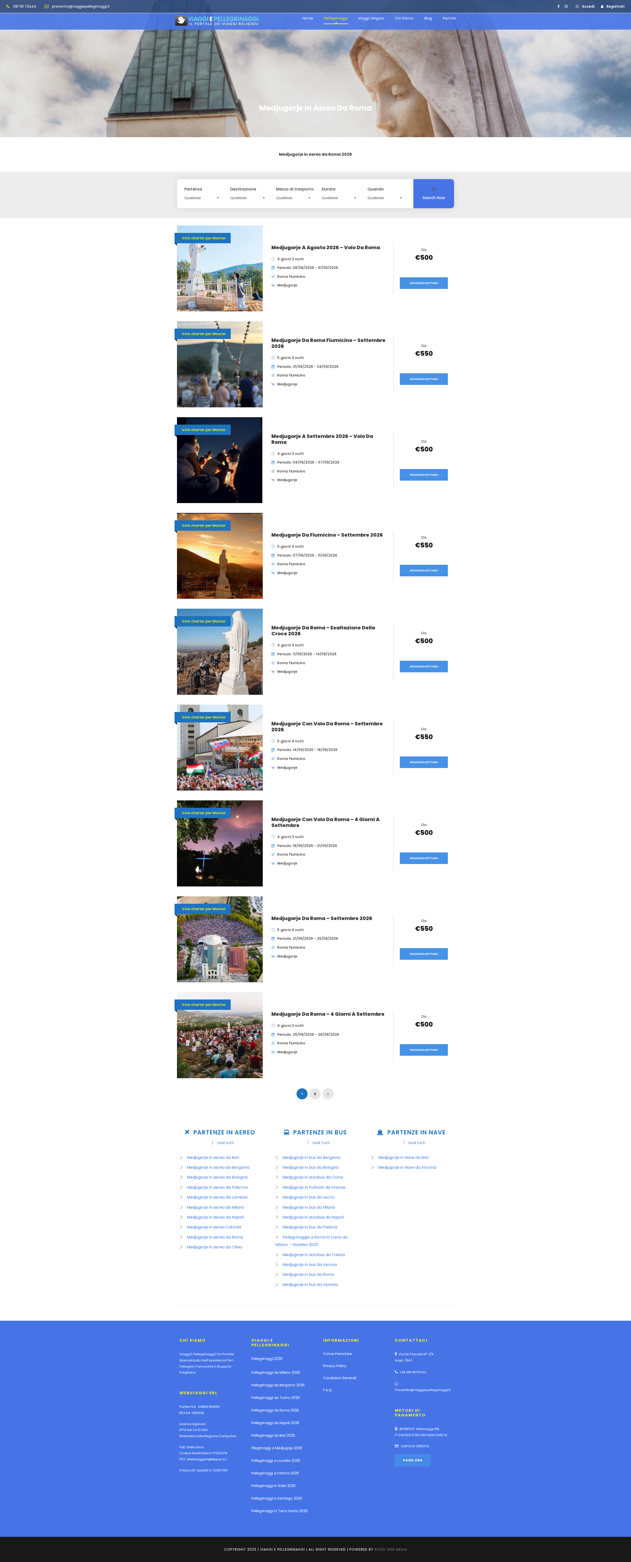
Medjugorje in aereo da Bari (213, 1157)
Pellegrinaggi (336, 18)
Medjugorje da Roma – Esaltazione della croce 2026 (323, 630)
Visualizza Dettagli (424, 283)
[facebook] (559, 6)
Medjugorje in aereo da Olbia (214, 1247)
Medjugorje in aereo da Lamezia (217, 1197)
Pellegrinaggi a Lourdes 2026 (275, 1460)
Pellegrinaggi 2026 (266, 1358)
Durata (328, 189)
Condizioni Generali (339, 1377)
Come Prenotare (337, 1353)
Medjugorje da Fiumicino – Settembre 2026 (327, 534)
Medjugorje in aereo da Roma (215, 1237)
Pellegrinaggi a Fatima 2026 (275, 1473)
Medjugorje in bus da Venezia (310, 1284)
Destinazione (243, 189)
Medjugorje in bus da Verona (309, 1264)
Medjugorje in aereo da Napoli (215, 1217)
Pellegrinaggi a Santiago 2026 (276, 1498)
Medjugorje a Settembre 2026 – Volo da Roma (322, 439)
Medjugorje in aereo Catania (214, 1227)
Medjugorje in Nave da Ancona (407, 1167)
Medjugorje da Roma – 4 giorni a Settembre (328, 1014)
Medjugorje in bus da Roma (308, 1274)
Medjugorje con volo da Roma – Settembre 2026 (327, 726)
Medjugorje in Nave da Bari (403, 1157)
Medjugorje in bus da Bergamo (311, 1157)
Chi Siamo (404, 18)
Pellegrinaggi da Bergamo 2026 (278, 1385)
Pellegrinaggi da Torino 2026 (275, 1397)
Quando (376, 189)
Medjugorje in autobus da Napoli (313, 1217)
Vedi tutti (223, 1142)
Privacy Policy (334, 1365)
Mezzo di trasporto (295, 189)
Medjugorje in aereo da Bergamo (218, 1167)
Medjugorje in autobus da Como (312, 1177)
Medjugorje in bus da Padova (309, 1227)
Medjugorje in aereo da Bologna (217, 1177)
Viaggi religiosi (371, 18)
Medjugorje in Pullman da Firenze (313, 1187)
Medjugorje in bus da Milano (308, 1207)
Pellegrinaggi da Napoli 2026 (275, 1422)
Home (307, 18)
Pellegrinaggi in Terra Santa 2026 (279, 1510)
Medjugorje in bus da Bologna (310, 1167)
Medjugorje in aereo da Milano (215, 1207)
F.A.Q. (327, 1390)
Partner (449, 18)
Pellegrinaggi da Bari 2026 (273, 1435)
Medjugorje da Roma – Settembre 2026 (321, 918)
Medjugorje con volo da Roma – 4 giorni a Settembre (325, 822)
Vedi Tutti (318, 1142)
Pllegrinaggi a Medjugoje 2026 (276, 1448)
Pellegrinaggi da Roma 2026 (275, 1410)
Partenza (193, 189)
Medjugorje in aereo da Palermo (217, 1187)
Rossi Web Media (391, 1549)
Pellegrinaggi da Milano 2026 (275, 1372)
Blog (428, 18)
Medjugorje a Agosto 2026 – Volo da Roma (325, 247)
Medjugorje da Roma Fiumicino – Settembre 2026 (328, 343)
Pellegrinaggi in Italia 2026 (273, 1485)
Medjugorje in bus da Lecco (308, 1197)
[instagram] (566, 6)
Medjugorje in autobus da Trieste (313, 1255)
